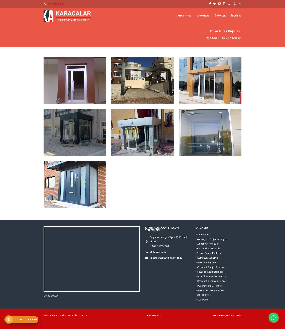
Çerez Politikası (153, 315)
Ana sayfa (184, 15)
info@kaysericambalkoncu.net (166, 257)
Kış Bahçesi (203, 234)
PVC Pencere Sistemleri (209, 285)
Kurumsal (202, 15)
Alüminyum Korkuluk (208, 243)
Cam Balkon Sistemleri (209, 248)
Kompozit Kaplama (207, 257)
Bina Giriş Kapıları (206, 262)
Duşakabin (202, 299)
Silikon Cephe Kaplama (209, 253)
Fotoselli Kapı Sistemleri (210, 271)
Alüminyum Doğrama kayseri (212, 239)
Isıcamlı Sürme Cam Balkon (211, 276)
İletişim (236, 15)
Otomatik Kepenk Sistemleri (212, 280)
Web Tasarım (221, 315)
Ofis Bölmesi (204, 295)
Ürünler (220, 15)
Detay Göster (51, 295)
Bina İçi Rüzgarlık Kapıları (210, 290)
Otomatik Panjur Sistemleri (211, 267)
